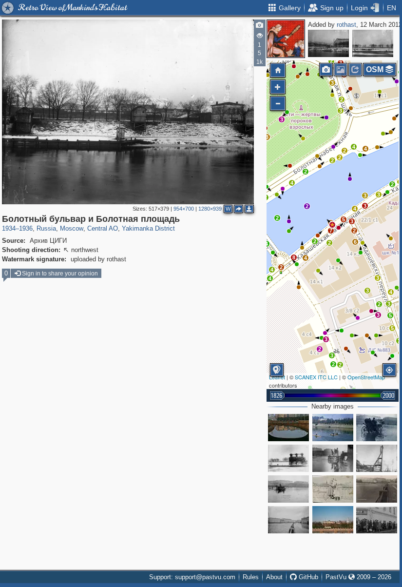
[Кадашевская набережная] (288, 519)
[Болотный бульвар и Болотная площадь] (332, 225)
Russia (46, 228)
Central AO (102, 228)
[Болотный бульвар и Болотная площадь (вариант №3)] (372, 43)
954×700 (183, 209)
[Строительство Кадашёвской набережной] (376, 458)
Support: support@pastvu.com (192, 577)
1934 (9, 228)
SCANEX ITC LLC (316, 377)
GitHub (307, 577)
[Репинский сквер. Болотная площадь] (332, 427)
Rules (251, 577)
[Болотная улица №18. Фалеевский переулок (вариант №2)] (328, 43)
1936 (26, 228)
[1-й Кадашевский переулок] (376, 519)
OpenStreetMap (366, 377)
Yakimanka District (148, 228)
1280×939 (210, 209)
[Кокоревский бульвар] (376, 427)
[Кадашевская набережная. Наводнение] (332, 458)
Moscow (71, 228)
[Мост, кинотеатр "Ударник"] (288, 427)
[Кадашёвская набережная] (376, 489)
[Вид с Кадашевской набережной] (332, 489)
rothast (346, 24)
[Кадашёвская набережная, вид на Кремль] (332, 519)
